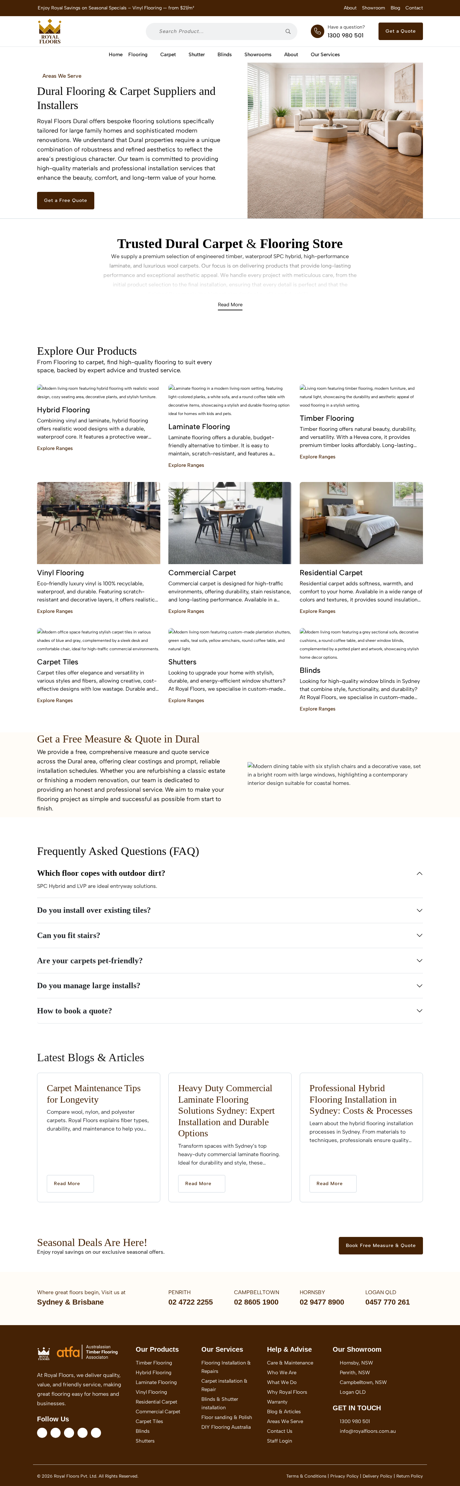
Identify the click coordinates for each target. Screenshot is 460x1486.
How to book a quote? (74, 1010)
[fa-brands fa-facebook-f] (42, 1432)
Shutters (145, 1441)
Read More (230, 305)
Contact (414, 8)
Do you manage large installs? (88, 985)
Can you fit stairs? (68, 935)
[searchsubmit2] (290, 31)
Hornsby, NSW (356, 1363)
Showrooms (257, 54)
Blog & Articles (284, 1412)
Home (116, 54)
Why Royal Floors (287, 1392)
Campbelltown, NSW (363, 1382)
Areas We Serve (61, 76)
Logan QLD (353, 1392)
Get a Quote (401, 31)
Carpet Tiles (149, 1421)
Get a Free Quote (65, 200)
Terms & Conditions (306, 1476)
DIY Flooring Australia (226, 1427)
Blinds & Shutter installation (219, 1403)
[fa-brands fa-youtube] (82, 1432)
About (350, 8)
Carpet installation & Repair (224, 1385)
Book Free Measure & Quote (381, 1245)
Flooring (137, 54)
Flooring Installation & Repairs (226, 1367)
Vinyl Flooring (151, 1392)
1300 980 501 (345, 35)
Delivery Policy (377, 1476)
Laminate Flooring (156, 1382)
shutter (197, 54)
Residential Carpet (156, 1402)
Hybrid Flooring (153, 1373)
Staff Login (279, 1441)
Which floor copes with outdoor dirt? (101, 873)
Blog (395, 8)
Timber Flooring (154, 1363)
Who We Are (281, 1373)
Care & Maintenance (290, 1363)
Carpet (168, 54)
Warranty (277, 1402)
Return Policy (409, 1476)
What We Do (282, 1382)
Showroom (373, 8)
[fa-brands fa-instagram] (56, 1432)
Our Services (325, 54)
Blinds (225, 54)
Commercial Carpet (158, 1412)
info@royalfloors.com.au (365, 1431)
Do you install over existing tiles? (94, 910)
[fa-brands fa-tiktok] (96, 1432)
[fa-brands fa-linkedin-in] (69, 1432)
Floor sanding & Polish (226, 1417)
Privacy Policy (344, 1476)
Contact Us (279, 1431)
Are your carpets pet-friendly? (90, 960)
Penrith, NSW (355, 1373)
